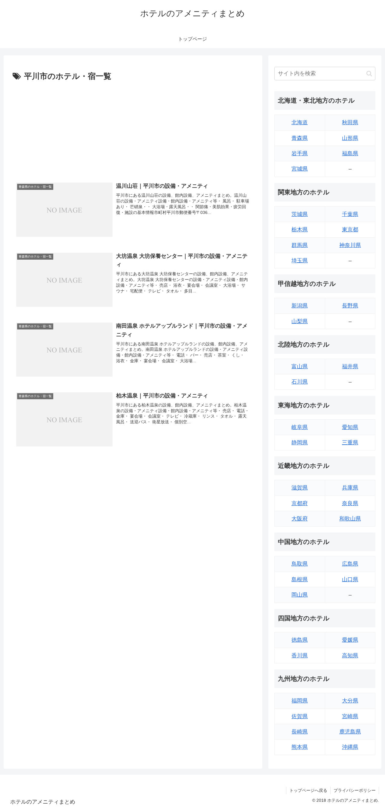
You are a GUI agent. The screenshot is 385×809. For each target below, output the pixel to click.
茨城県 (299, 214)
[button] (369, 73)
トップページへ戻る (308, 790)
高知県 (350, 656)
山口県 (350, 579)
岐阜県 (299, 427)
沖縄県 (350, 747)
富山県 (299, 366)
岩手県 (299, 153)
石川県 (299, 382)
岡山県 (299, 595)
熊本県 (299, 747)
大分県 (350, 701)
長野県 (350, 306)
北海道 (299, 122)
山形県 (350, 138)
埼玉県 (299, 261)
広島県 (350, 564)
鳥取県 (299, 564)
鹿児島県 (350, 732)
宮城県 (299, 169)
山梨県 (299, 321)
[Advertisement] (133, 128)
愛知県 (350, 427)
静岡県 (299, 443)
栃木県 (299, 230)
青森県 (299, 138)
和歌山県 (350, 519)
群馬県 (299, 245)
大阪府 (299, 519)
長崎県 (299, 732)
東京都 (350, 230)
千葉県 (350, 214)
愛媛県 (350, 640)
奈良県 (350, 503)
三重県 (350, 443)
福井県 (350, 366)
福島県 (350, 153)
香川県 (299, 656)
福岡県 (299, 701)
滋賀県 (299, 488)
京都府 (299, 503)
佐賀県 (299, 716)
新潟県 (299, 306)
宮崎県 (350, 716)
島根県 (299, 579)
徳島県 (299, 640)
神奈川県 (350, 245)
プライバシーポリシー (355, 790)
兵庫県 (350, 488)
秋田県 (350, 122)
